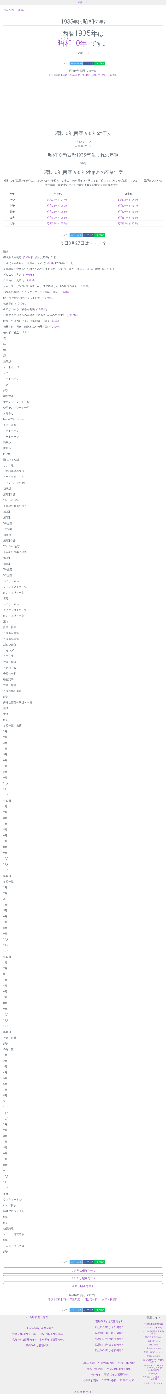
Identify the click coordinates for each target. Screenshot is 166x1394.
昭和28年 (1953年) (58, 211)
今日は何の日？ (91, 74)
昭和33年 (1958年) (128, 223)
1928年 (65, 292)
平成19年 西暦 (126, 1363)
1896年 (84, 286)
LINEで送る (99, 63)
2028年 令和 (127, 1380)
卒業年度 (75, 74)
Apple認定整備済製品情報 (153, 1332)
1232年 (28, 257)
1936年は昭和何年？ (83, 1278)
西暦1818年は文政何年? (109, 1344)
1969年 (53, 321)
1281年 (49, 263)
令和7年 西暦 (91, 1380)
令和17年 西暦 (95, 1368)
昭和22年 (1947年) (58, 199)
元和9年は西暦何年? (24, 1339)
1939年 (47, 297)
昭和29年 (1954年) (128, 211)
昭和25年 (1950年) (58, 205)
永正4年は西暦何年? (52, 1334)
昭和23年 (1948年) (128, 199)
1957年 (72, 315)
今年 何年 (95, 1374)
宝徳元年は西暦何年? (24, 1334)
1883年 (31, 280)
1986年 (54, 326)
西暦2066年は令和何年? (109, 1350)
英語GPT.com (153, 1341)
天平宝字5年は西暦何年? (38, 1328)
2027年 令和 (109, 1380)
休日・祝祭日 (110, 74)
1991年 (26, 332)
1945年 (20, 303)
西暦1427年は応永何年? (109, 1338)
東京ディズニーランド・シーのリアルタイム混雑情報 (153, 1367)
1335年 (88, 269)
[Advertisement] (83, 104)
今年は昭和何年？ (83, 1286)
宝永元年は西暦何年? (51, 1339)
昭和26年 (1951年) (128, 205)
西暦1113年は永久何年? (109, 1327)
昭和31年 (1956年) (128, 217)
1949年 (41, 309)
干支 (50, 74)
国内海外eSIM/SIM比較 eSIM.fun (153, 1360)
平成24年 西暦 (106, 1363)
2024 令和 (89, 1363)
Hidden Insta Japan (153, 1383)
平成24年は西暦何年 (119, 1368)
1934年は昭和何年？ (83, 1270)
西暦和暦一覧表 (39, 1317)
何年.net (83, 2)
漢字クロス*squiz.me (153, 1352)
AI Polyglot (153, 1373)
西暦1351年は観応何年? (109, 1333)
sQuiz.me (153, 1344)
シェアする (88, 63)
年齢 (57, 74)
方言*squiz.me (153, 1348)
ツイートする (76, 63)
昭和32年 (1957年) (58, 223)
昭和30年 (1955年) (58, 217)
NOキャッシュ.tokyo (153, 1327)
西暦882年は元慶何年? (108, 1321)
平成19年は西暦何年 (116, 1374)
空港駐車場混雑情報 (153, 1324)
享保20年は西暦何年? (38, 1345)
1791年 (28, 274)
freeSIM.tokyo (153, 1356)
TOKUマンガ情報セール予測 (153, 1378)
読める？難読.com (153, 1337)
